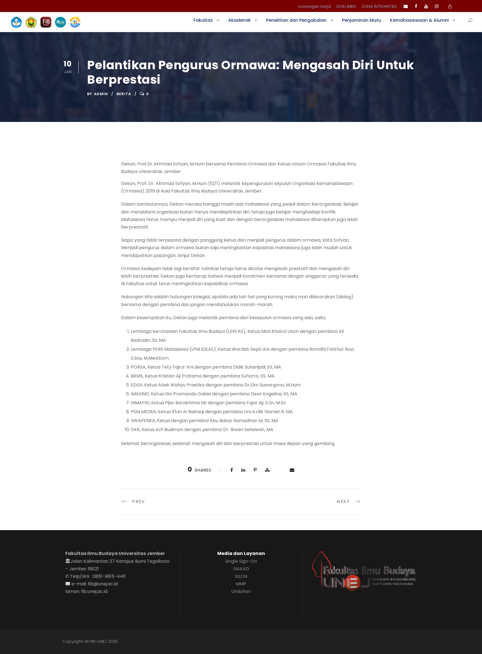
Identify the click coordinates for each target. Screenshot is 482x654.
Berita (124, 94)
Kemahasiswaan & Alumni (419, 20)
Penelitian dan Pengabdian (296, 20)
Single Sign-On (241, 561)
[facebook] (416, 6)
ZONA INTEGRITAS (379, 6)
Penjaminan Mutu (361, 20)
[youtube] (426, 6)
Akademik (239, 20)
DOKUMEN (346, 6)
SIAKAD (241, 569)
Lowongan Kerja (314, 6)
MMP (241, 584)
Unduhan (241, 591)
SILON (241, 576)
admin (101, 94)
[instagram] (436, 6)
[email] (406, 6)
